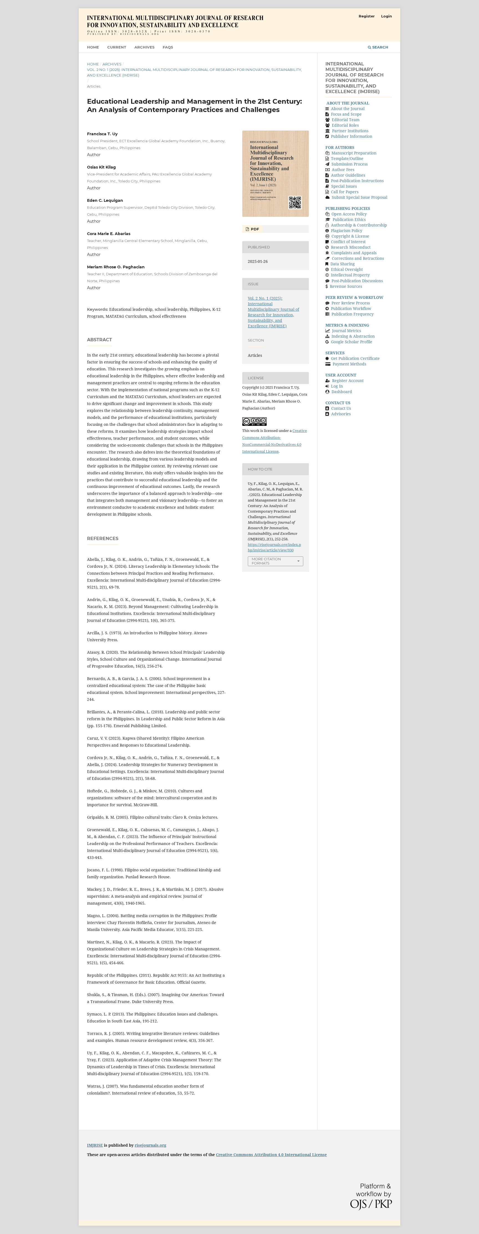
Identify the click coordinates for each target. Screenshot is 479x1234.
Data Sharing (342, 263)
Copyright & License (350, 236)
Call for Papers (344, 191)
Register (367, 16)
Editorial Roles (345, 125)
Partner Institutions (350, 130)
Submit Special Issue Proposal (359, 197)
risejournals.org (150, 1145)
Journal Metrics (346, 330)
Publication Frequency (353, 314)
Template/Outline (347, 158)
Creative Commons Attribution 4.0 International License (271, 1154)
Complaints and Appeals (353, 252)
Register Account (348, 380)
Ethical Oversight (347, 269)
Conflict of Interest (348, 241)
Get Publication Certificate (355, 358)
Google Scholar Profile (351, 341)
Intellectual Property (350, 275)
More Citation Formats (266, 561)
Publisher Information (351, 136)
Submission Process (350, 164)
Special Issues (344, 186)
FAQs (168, 47)
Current (116, 47)
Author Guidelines (348, 175)
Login (386, 16)
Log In (337, 386)
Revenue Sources (346, 286)
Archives (144, 47)
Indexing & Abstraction (353, 336)
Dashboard (342, 391)
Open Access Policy (349, 214)
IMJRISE (95, 1145)
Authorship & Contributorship (359, 225)
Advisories (341, 413)
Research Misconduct (351, 247)
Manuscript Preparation (354, 153)
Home (93, 47)
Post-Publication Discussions (357, 280)
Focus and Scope (346, 114)
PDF (254, 229)
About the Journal (348, 108)
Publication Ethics (349, 219)
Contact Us (341, 408)
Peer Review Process (351, 303)
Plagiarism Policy (346, 230)
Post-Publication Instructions (357, 180)
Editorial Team (346, 119)
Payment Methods (349, 364)
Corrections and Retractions (358, 258)
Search (379, 47)
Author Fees (342, 169)
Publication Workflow (351, 308)
